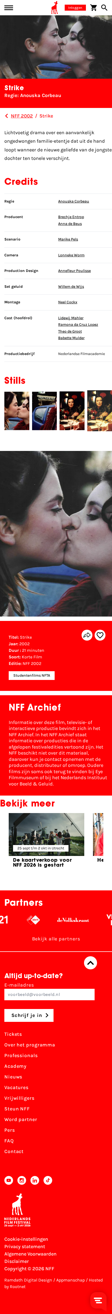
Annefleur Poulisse (74, 270)
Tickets (13, 1034)
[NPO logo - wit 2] (25, 919)
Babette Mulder (71, 338)
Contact (14, 1151)
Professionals (21, 1055)
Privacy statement (24, 1246)
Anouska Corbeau (73, 201)
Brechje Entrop (71, 217)
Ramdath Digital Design (28, 1280)
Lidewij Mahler (70, 318)
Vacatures (16, 1087)
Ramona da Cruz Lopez (78, 324)
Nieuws (13, 1077)
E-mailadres (19, 985)
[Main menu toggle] (8, 7)
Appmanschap (70, 1280)
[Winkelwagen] (93, 7)
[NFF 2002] (6, 116)
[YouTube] (8, 1180)
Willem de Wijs (71, 286)
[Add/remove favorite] (100, 635)
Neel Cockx (67, 302)
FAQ (9, 1141)
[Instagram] (21, 1180)
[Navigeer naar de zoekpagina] (104, 7)
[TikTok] (47, 1180)
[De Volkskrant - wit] (66, 919)
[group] (46, 842)
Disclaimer (16, 1261)
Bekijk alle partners (56, 939)
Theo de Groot (70, 331)
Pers (9, 1130)
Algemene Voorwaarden (30, 1254)
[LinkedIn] (34, 1180)
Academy (15, 1066)
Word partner (20, 1119)
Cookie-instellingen (26, 1239)
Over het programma (29, 1045)
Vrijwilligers (19, 1098)
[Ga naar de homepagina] (54, 7)
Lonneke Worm (71, 255)
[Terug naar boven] (90, 962)
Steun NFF (17, 1109)
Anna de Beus (70, 223)
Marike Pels (68, 239)
